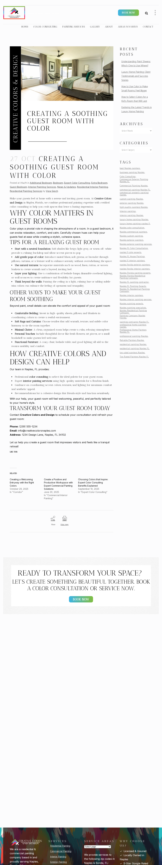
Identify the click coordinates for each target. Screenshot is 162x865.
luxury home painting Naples (134, 220)
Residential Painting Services (26, 191)
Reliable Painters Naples (132, 340)
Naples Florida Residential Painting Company (132, 277)
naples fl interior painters (132, 261)
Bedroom (58, 183)
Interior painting (128, 211)
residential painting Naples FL (134, 349)
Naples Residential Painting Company (133, 312)
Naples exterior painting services (136, 244)
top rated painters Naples (132, 353)
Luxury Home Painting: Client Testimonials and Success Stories (135, 76)
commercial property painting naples (134, 194)
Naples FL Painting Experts (133, 286)
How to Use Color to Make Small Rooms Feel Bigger (134, 88)
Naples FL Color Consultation (134, 248)
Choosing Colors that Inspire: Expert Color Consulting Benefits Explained (93, 482)
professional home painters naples (133, 326)
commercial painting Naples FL (135, 190)
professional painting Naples (134, 336)
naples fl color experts (130, 253)
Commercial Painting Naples (134, 186)
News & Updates (66, 187)
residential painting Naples (133, 345)
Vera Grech (52, 191)
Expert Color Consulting (77, 183)
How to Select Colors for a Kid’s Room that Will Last (134, 99)
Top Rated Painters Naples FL (134, 357)
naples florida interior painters (135, 269)
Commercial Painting (60, 851)
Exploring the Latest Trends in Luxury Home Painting (136, 109)
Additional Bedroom (41, 183)
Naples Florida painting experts (135, 273)
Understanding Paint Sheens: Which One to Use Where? (135, 63)
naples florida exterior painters (135, 265)
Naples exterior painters (131, 240)
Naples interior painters (131, 295)
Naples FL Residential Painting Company (135, 290)
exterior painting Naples (131, 203)
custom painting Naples (131, 199)
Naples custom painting (131, 236)
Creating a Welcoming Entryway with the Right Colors (22, 482)
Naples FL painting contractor (134, 282)
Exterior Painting (58, 862)
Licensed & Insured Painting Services (43, 13)
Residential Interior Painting (92, 187)
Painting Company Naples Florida (132, 317)
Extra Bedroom (99, 183)
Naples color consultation (132, 228)
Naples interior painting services (135, 300)
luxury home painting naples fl (135, 224)
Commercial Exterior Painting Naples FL (134, 180)
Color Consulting (128, 177)
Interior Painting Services (42, 187)
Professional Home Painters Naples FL (133, 331)
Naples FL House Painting (132, 257)
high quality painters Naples (134, 207)
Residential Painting (60, 846)
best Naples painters (130, 168)
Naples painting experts (131, 304)
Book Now (128, 12)
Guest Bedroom (18, 187)
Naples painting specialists (133, 308)
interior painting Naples (131, 216)
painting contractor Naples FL (134, 322)
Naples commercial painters (133, 232)
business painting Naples (132, 173)
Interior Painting (58, 856)
